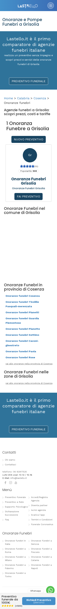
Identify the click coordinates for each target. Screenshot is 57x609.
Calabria (23, 98)
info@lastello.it (18, 478)
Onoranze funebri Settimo (22, 334)
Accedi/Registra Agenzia (39, 499)
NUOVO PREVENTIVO (28, 139)
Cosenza (40, 98)
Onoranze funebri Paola (21, 351)
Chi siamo (10, 459)
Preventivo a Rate (14, 502)
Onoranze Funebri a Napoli (41, 567)
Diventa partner (39, 505)
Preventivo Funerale (15, 497)
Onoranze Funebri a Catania (41, 558)
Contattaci (10, 464)
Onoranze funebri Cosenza (23, 295)
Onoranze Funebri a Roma (15, 550)
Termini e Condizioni (41, 519)
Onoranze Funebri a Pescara (41, 550)
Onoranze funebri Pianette (23, 328)
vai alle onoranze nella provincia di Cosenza (29, 363)
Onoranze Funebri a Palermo (15, 567)
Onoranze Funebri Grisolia (28, 181)
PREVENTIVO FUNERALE (28, 81)
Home (8, 98)
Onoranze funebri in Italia (15, 542)
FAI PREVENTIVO (28, 196)
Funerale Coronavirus (42, 524)
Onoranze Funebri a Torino (15, 575)
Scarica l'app (38, 515)
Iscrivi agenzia (38, 510)
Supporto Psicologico (16, 506)
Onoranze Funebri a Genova (41, 542)
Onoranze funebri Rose (20, 357)
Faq (7, 519)
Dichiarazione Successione (12, 513)
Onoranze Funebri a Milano (15, 558)
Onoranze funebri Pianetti (22, 312)
